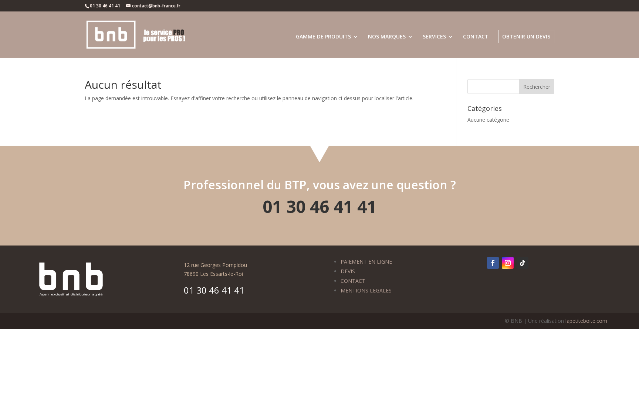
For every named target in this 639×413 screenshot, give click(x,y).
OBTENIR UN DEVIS (526, 36)
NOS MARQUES (387, 37)
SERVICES (434, 37)
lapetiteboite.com (586, 320)
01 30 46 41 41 (319, 206)
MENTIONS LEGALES (366, 290)
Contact (475, 37)
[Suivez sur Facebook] (493, 263)
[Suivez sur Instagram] (508, 263)
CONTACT (353, 280)
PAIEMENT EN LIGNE (366, 261)
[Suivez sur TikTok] (522, 263)
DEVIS (348, 271)
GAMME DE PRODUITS (323, 37)
